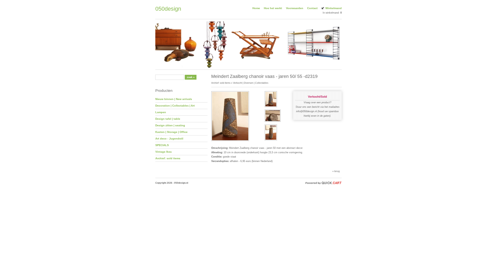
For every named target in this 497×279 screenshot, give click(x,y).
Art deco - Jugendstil (169, 138)
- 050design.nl (180, 183)
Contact (312, 8)
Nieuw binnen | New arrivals (173, 99)
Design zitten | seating (170, 125)
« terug (336, 171)
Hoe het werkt (273, 8)
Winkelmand (333, 8)
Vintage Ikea (163, 151)
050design (168, 9)
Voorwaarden (294, 8)
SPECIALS (162, 145)
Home (256, 8)
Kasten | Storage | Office (171, 131)
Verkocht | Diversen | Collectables (250, 83)
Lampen (160, 112)
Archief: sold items (167, 158)
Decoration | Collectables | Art (175, 105)
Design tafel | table (167, 118)
